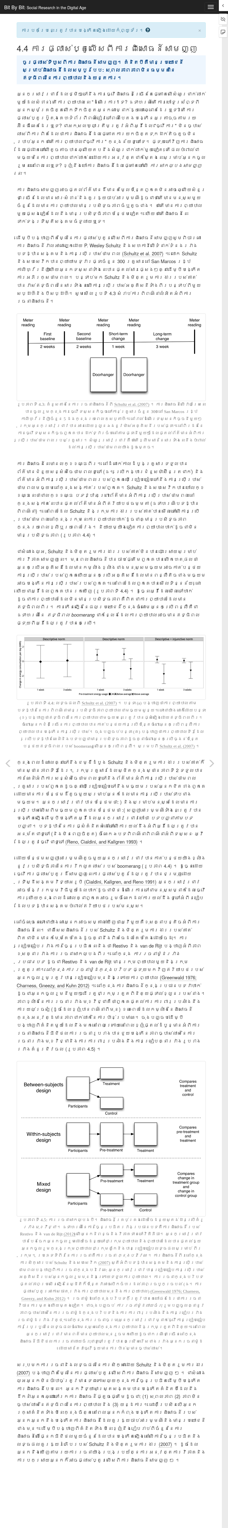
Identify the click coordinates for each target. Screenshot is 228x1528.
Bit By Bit (45, 7)
